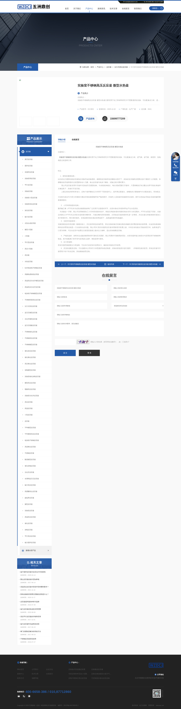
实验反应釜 (29, 191)
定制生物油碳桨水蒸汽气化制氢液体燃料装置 (101, 674)
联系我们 (138, 9)
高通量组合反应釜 (31, 491)
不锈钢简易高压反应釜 (32, 300)
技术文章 (113, 9)
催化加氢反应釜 (30, 466)
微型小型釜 (29, 229)
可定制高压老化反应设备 (100, 678)
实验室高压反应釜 (31, 204)
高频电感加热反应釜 (32, 274)
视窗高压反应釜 (30, 389)
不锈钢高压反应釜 (31, 338)
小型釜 (27, 236)
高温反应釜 (29, 408)
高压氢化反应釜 (30, 364)
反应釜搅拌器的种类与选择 (29, 602)
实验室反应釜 (29, 510)
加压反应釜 (29, 210)
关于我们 (77, 9)
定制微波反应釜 (97, 669)
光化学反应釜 (29, 472)
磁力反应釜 (29, 217)
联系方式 (20, 678)
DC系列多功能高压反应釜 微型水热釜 (143, 264)
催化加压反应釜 (30, 351)
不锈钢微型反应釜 (31, 344)
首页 (67, 9)
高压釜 (27, 255)
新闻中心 (20, 674)
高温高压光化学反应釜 (32, 287)
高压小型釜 (29, 249)
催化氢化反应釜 (30, 357)
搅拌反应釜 (29, 166)
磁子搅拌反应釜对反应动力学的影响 (33, 572)
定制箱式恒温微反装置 (77, 669)
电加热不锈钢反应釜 (32, 440)
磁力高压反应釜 (30, 485)
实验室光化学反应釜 (32, 395)
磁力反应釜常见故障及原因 (29, 624)
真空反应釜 (29, 159)
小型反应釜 (29, 415)
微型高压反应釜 (30, 383)
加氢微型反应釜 (30, 370)
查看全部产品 (31, 550)
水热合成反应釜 (30, 223)
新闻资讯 (101, 9)
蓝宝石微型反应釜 (31, 312)
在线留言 (125, 9)
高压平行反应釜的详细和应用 (30, 616)
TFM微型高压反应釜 (32, 434)
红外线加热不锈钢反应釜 (33, 268)
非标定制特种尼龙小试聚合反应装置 (79, 674)
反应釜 (108, 67)
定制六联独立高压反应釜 (78, 678)
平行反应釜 (29, 185)
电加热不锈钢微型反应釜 (33, 293)
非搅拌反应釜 (29, 172)
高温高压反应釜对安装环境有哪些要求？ (34, 587)
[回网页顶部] (175, 179)
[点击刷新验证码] (83, 342)
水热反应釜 (29, 261)
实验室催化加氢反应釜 (32, 376)
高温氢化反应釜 (30, 447)
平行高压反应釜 (30, 536)
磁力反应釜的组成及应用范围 (30, 609)
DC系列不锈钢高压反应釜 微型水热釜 (82, 264)
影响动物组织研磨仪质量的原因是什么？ (34, 594)
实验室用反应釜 (30, 178)
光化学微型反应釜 (31, 319)
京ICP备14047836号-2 (71, 705)
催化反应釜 (29, 523)
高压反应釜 (29, 402)
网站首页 (20, 669)
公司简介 (35, 669)
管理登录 (151, 705)
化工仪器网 (143, 705)
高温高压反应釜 (30, 517)
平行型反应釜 (29, 242)
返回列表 (110, 264)
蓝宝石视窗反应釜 (31, 325)
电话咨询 (175, 167)
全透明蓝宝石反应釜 (32, 479)
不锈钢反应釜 (29, 453)
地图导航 (35, 678)
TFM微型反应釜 (30, 427)
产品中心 (89, 9)
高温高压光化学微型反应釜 (34, 281)
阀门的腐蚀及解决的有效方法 (30, 631)
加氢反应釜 (29, 530)
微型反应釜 (29, 504)
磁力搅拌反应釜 (30, 542)
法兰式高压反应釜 (121, 67)
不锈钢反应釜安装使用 (28, 639)
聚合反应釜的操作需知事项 (29, 579)
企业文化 (49, 669)
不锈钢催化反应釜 (31, 332)
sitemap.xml (160, 705)
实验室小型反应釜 (31, 198)
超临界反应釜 (29, 498)
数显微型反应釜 (30, 459)
